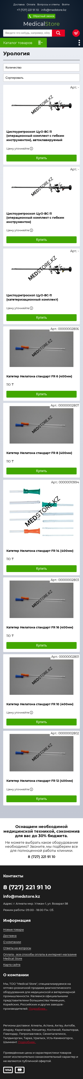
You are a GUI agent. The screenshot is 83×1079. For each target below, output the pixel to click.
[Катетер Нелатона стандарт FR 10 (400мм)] (41, 676)
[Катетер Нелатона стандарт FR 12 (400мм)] (41, 753)
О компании (12, 941)
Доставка (18, 4)
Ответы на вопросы (17, 948)
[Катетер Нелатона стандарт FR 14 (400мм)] (41, 512)
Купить (41, 158)
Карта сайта (11, 964)
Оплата (31, 4)
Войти (66, 4)
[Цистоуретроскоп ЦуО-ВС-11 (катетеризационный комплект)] (41, 268)
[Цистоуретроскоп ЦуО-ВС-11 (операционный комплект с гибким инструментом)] (41, 187)
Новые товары (13, 929)
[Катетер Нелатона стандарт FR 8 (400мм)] (41, 425)
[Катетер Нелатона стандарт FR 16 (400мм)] (41, 599)
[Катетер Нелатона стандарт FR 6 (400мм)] (41, 348)
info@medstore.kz (53, 9)
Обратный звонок (43, 16)
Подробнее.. (27, 1042)
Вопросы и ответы (48, 4)
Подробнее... (38, 1008)
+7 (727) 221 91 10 (28, 9)
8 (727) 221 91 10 (41, 857)
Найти (58, 33)
